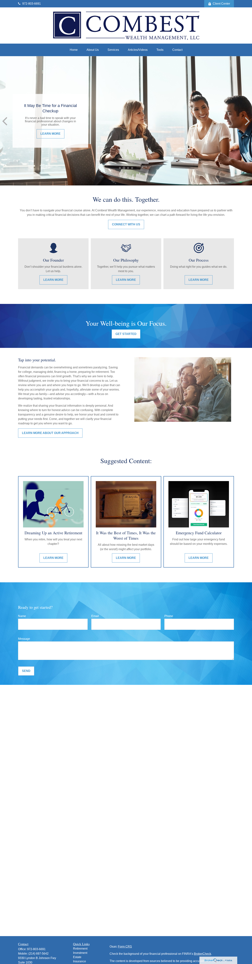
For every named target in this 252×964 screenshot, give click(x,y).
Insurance (79, 961)
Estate (77, 957)
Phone (168, 616)
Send (26, 670)
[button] (73, 50)
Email (95, 616)
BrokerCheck (202, 953)
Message (24, 638)
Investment (80, 952)
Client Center (221, 3)
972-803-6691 (31, 3)
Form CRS (125, 946)
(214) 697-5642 (38, 953)
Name (22, 616)
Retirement (80, 948)
